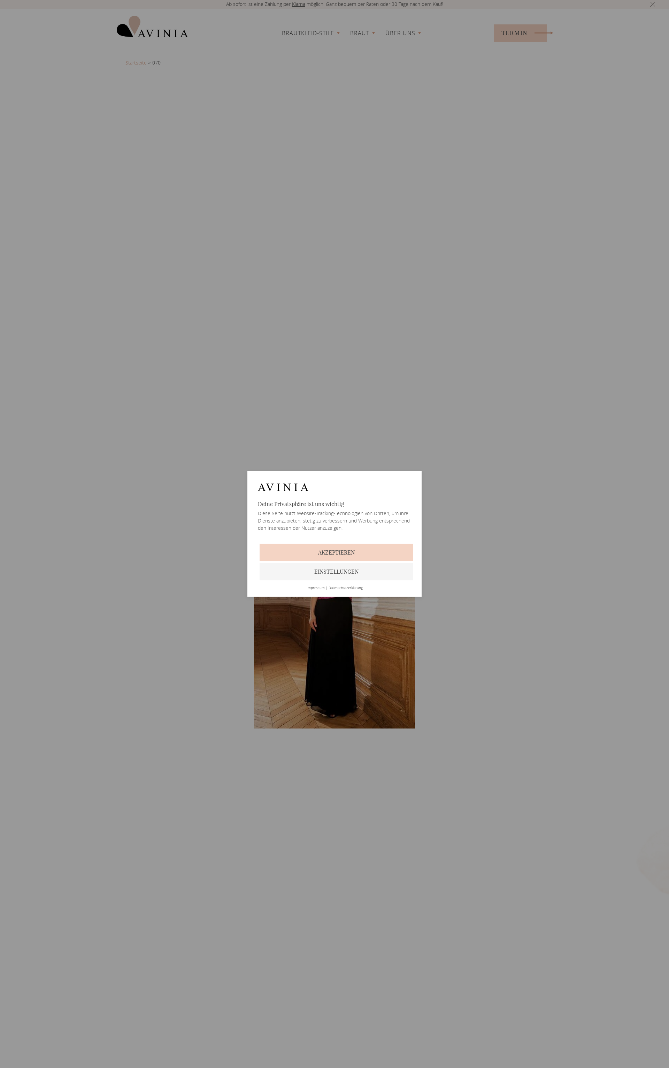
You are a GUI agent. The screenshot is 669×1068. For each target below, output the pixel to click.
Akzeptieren (336, 552)
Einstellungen (336, 571)
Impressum (316, 588)
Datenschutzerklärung (346, 588)
